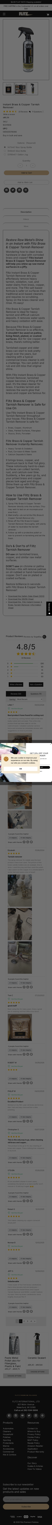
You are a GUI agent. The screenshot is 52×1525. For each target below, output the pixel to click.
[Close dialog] (50, 744)
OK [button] (20, 769)
